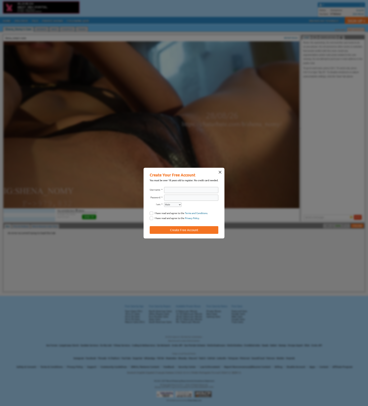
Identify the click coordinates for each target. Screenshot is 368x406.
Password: (155, 197)
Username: (155, 189)
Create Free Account (184, 230)
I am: (158, 204)
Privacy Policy (192, 218)
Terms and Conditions (196, 213)
